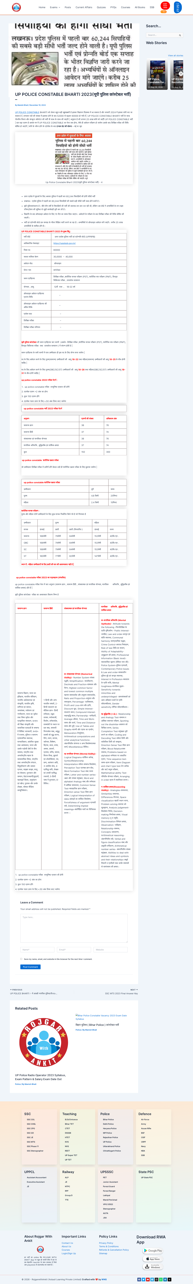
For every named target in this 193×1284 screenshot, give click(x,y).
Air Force (145, 1119)
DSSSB (68, 1133)
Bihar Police (108, 1119)
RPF (66, 1191)
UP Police (107, 1142)
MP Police (107, 1133)
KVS (67, 1142)
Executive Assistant (36, 1182)
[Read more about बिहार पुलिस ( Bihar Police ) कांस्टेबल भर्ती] (104, 1017)
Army (143, 1124)
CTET (67, 1128)
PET (105, 1177)
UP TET (68, 1160)
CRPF (143, 1142)
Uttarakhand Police (111, 1146)
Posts (68, 7)
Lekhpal (106, 1195)
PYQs (113, 7)
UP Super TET (71, 1155)
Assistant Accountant (36, 1177)
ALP (67, 1177)
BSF (143, 1133)
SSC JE (30, 1137)
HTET (67, 1137)
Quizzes (101, 7)
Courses (125, 7)
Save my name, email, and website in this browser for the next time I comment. (58, 959)
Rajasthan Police (110, 1137)
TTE (67, 1200)
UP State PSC (147, 1177)
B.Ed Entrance (71, 1119)
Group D (68, 1195)
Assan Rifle (146, 1128)
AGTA (105, 1213)
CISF (143, 1137)
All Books (140, 7)
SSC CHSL (31, 1124)
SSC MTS (31, 1142)
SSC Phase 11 (33, 1146)
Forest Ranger (109, 1191)
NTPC (67, 1186)
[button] (58, 7)
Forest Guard (109, 1186)
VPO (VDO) (108, 1204)
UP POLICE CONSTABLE (27, 112)
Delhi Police (108, 1124)
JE (28, 1186)
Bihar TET (69, 1124)
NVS (67, 1146)
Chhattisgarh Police (112, 1151)
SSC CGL (31, 1119)
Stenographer (109, 1209)
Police (18, 1084)
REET (67, 1151)
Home (42, 7)
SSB (152, 7)
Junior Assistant (110, 1182)
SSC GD (30, 1133)
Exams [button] (53, 7)
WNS (104, 1279)
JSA (105, 1218)
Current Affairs (84, 7)
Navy (143, 1146)
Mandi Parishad (110, 1200)
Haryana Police (109, 1128)
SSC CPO (31, 1128)
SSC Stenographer (35, 1151)
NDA (143, 1151)
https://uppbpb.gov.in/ (64, 243)
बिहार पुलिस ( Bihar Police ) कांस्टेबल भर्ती (97, 1024)
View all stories (175, 55)
